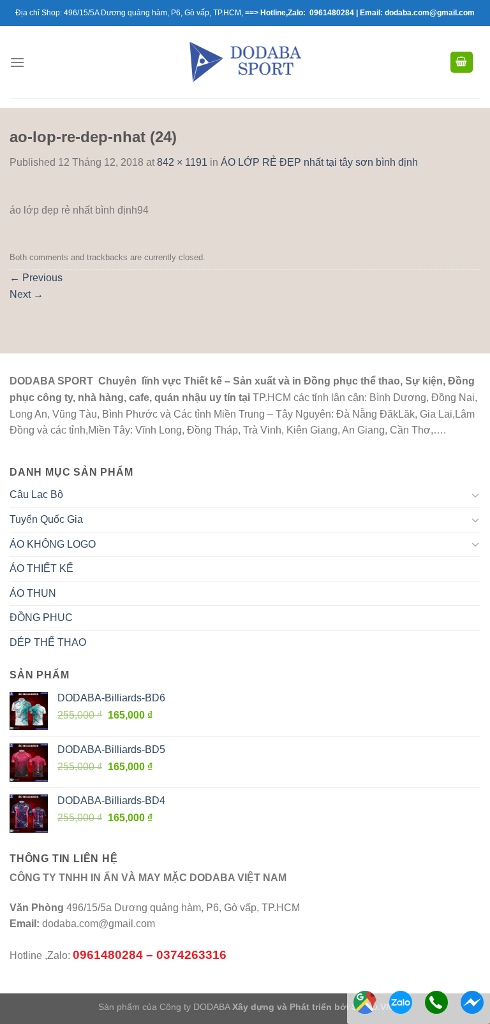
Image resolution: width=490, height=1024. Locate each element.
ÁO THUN (33, 593)
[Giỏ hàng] (461, 62)
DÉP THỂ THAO (48, 642)
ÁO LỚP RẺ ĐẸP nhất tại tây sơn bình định (319, 162)
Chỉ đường (364, 1002)
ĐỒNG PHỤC (41, 617)
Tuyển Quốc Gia (46, 519)
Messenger (472, 1002)
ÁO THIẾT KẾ (41, 568)
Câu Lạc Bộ (36, 494)
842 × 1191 (182, 162)
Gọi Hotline (436, 1002)
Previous (36, 277)
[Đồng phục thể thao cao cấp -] (245, 61)
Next (26, 294)
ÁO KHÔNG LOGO (53, 544)
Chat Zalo (400, 1002)
